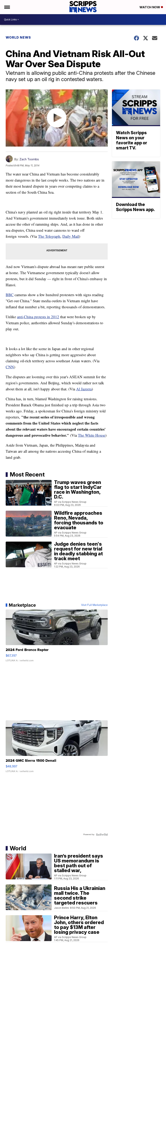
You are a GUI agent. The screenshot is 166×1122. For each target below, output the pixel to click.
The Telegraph (49, 236)
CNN (10, 366)
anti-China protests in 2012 (38, 316)
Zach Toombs (29, 159)
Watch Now (150, 7)
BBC (10, 294)
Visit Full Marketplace (94, 605)
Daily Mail (70, 236)
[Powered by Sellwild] (102, 834)
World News (18, 37)
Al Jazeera (84, 388)
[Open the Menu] (7, 7)
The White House (91, 435)
